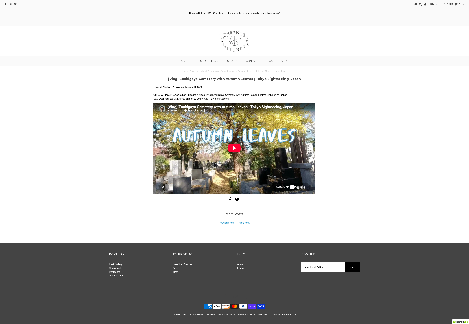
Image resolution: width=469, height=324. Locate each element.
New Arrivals (115, 268)
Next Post (244, 222)
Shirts (176, 268)
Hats (175, 272)
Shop (230, 60)
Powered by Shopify (283, 315)
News (194, 71)
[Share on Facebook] (230, 200)
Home (183, 60)
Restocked (114, 272)
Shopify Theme (235, 315)
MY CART (451, 4)
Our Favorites (116, 275)
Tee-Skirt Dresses (207, 60)
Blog (269, 60)
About (285, 60)
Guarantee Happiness (209, 315)
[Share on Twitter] (237, 200)
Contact (252, 60)
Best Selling (115, 264)
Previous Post (226, 222)
